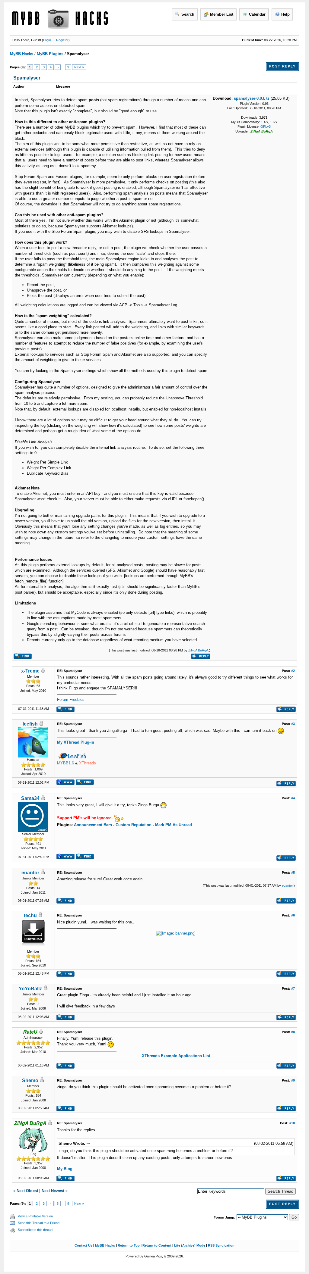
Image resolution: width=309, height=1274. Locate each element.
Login (47, 40)
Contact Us (83, 1245)
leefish (30, 723)
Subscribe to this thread (35, 1230)
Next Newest (53, 1190)
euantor (30, 872)
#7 (293, 988)
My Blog (64, 1168)
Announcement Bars (93, 825)
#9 (293, 1080)
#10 (292, 1123)
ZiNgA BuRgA (198, 650)
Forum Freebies (70, 699)
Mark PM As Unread (173, 825)
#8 (293, 1032)
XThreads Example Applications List (176, 1056)
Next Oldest (27, 1190)
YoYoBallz (30, 988)
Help (285, 14)
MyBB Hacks (21, 54)
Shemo (30, 1080)
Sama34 (30, 798)
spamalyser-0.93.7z (251, 98)
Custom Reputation (133, 825)
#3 (293, 724)
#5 (293, 872)
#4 (293, 798)
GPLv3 (265, 126)
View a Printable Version (35, 1216)
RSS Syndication (221, 1245)
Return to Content (156, 1245)
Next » (79, 67)
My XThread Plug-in (75, 742)
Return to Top (129, 1245)
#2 (293, 671)
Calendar (257, 14)
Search (187, 14)
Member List (221, 14)
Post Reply (282, 66)
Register (62, 40)
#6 (293, 915)
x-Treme (30, 670)
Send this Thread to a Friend (38, 1223)
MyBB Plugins (50, 54)
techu (30, 915)
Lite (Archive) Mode (189, 1245)
